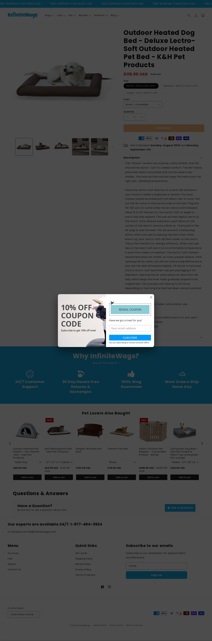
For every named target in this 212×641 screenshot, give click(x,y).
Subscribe (130, 337)
